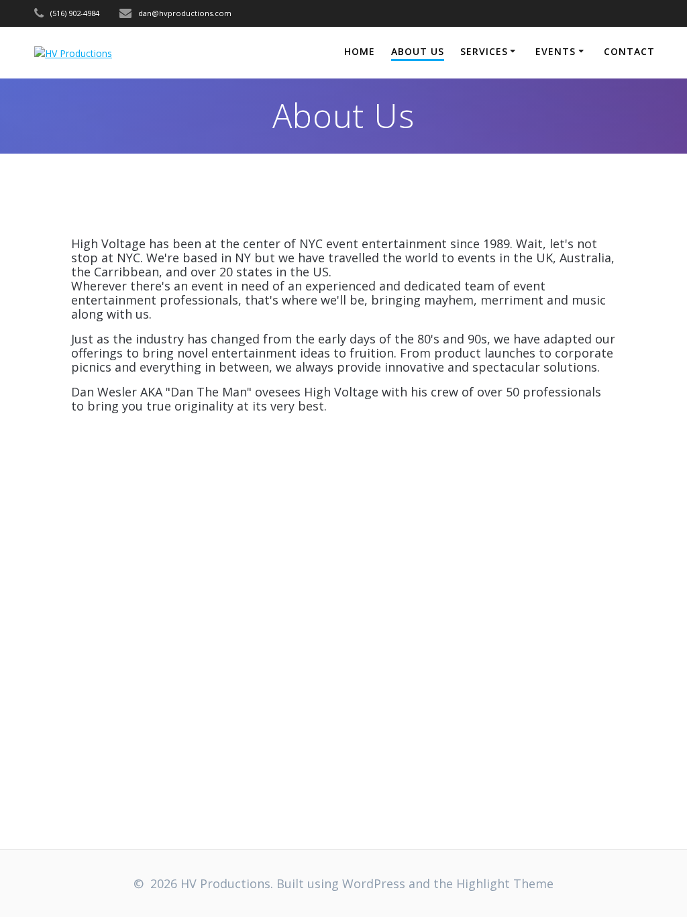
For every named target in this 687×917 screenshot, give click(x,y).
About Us (417, 51)
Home (359, 51)
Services (484, 51)
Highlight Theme (504, 883)
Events (555, 51)
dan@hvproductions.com (184, 13)
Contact (629, 51)
